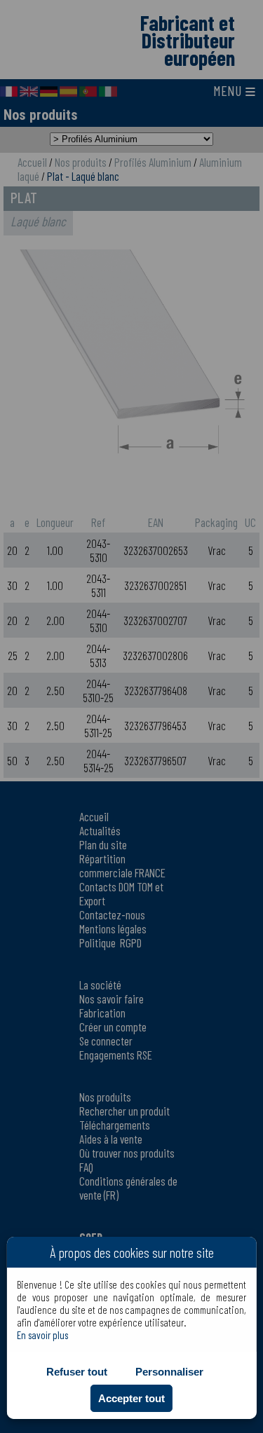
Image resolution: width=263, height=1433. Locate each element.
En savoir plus (42, 1335)
